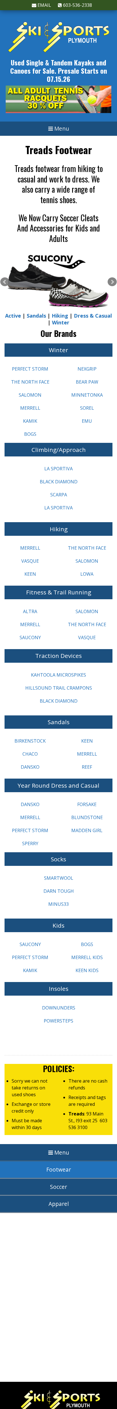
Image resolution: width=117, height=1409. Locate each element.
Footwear (58, 1169)
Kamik (30, 421)
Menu (61, 128)
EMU (87, 421)
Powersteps (58, 1021)
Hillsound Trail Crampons (58, 688)
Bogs (30, 434)
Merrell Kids (87, 957)
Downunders (58, 1008)
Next (112, 281)
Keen (30, 574)
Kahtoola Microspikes (58, 675)
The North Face (30, 382)
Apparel (59, 1204)
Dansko (30, 767)
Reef (87, 767)
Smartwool (58, 878)
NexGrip (87, 369)
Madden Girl (87, 830)
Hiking (60, 315)
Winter (60, 322)
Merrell (30, 408)
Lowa (86, 574)
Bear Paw (87, 382)
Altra (30, 611)
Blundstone (87, 817)
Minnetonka (87, 395)
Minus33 (58, 904)
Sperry (30, 843)
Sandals (36, 315)
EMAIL (43, 5)
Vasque (30, 561)
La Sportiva (58, 469)
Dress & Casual (93, 315)
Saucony (30, 637)
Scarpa (58, 495)
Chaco (30, 754)
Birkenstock (30, 741)
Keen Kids (87, 970)
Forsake (87, 804)
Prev (4, 281)
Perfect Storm (30, 369)
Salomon (30, 395)
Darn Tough (58, 891)
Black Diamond (59, 482)
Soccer (58, 1187)
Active (13, 315)
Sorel (87, 408)
